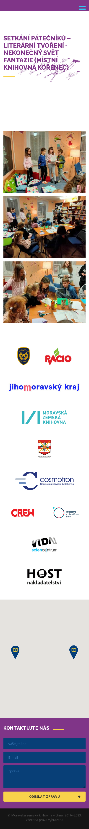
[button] (15, 652)
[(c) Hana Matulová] (44, 162)
